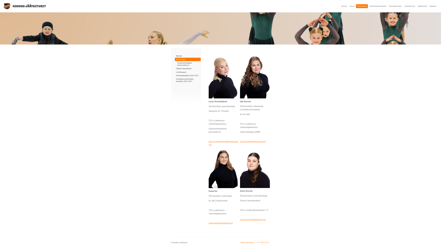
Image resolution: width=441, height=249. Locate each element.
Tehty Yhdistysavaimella (263, 242)
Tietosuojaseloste (247, 242)
